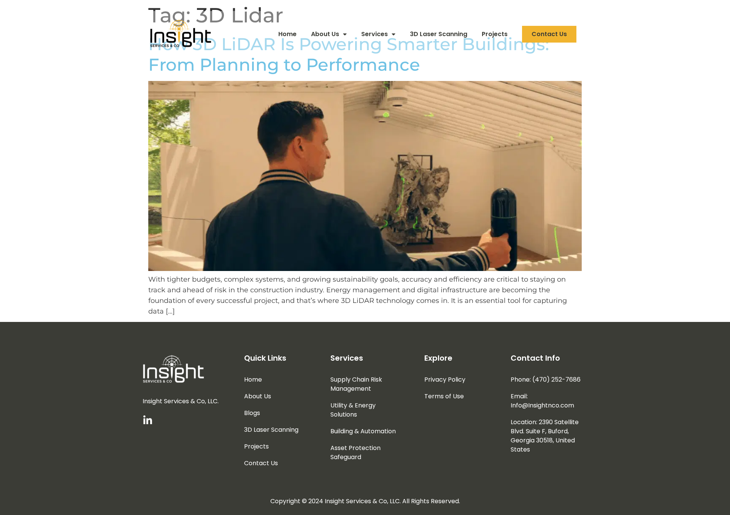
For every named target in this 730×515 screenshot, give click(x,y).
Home (287, 34)
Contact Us (549, 34)
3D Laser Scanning (438, 34)
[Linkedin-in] (147, 420)
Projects (495, 34)
